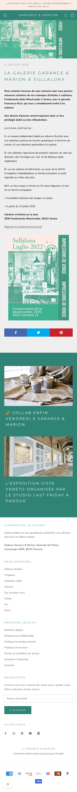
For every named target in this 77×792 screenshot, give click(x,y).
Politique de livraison (16, 647)
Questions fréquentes (16, 659)
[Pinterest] (22, 733)
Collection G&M (13, 581)
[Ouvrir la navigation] (5, 15)
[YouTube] (30, 733)
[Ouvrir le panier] (72, 15)
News (7, 610)
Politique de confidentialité (19, 635)
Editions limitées (13, 569)
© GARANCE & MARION (38, 748)
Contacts (9, 665)
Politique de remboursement (20, 641)
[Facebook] (5, 733)
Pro (6, 604)
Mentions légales (13, 630)
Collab (7, 598)
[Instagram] (14, 733)
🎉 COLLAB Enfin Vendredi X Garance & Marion (35, 419)
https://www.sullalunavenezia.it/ (23, 226)
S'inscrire (17, 710)
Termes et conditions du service (21, 653)
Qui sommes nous (14, 592)
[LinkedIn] (38, 733)
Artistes (8, 586)
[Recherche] (66, 15)
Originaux (9, 575)
